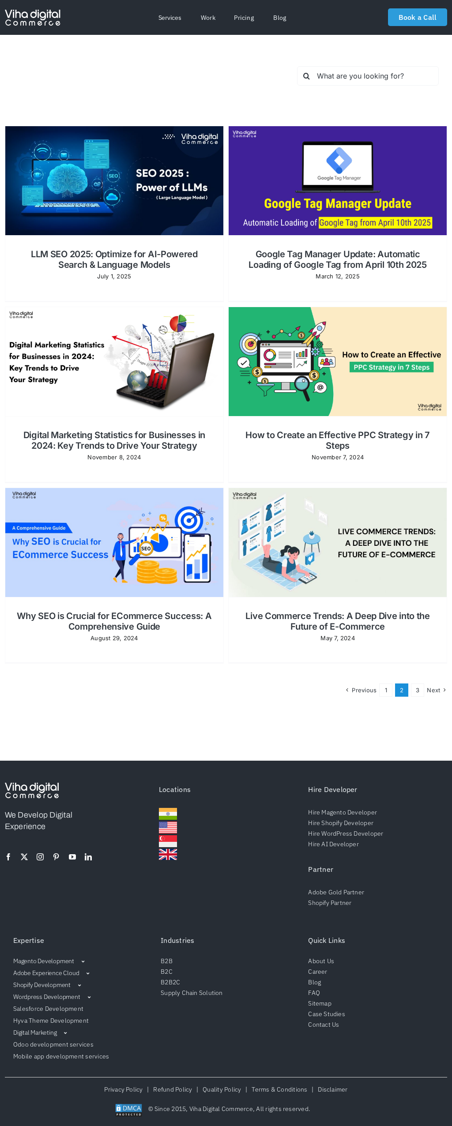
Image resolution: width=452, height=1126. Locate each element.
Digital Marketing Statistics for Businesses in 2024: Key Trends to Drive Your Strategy (114, 440)
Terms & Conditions (279, 1089)
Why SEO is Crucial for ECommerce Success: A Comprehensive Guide (114, 621)
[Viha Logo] (32, 13)
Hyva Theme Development (51, 1021)
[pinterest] (56, 856)
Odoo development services (53, 1044)
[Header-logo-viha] (32, 786)
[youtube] (72, 856)
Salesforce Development (48, 1009)
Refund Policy (173, 1089)
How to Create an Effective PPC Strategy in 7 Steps (337, 440)
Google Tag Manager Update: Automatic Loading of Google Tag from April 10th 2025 (337, 259)
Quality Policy (222, 1089)
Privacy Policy (125, 1089)
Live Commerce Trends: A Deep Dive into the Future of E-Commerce (337, 621)
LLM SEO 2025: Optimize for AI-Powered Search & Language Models (114, 259)
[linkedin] (88, 856)
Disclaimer (331, 1089)
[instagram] (40, 856)
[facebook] (8, 856)
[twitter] (24, 856)
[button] (170, 17)
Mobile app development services (61, 1056)
